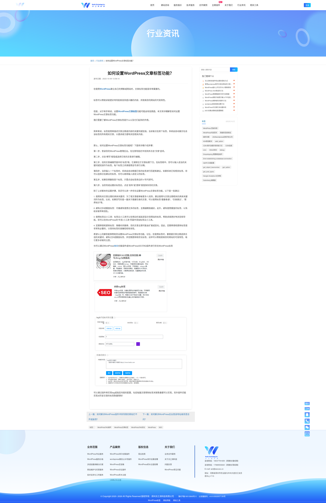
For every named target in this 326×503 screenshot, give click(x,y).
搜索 (233, 70)
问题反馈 (168, 464)
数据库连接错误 (225, 132)
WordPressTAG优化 (138, 427)
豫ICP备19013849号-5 (187, 496)
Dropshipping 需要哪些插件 (212, 154)
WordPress (152, 427)
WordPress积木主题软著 (148, 464)
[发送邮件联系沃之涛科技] (307, 433)
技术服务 (190, 5)
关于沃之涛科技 (171, 459)
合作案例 (203, 5)
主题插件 (216, 5)
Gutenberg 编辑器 (209, 180)
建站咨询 (165, 5)
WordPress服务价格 (95, 459)
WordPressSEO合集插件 (120, 454)
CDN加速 (229, 145)
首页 (152, 5)
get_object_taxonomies (211, 167)
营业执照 (141, 454)
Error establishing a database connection (217, 158)
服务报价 (178, 5)
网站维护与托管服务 (95, 469)
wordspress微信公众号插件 (121, 459)
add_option (219, 141)
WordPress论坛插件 (118, 469)
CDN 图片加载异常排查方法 (212, 145)
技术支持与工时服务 (95, 474)
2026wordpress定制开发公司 (223, 137)
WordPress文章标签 (121, 427)
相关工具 (254, 5)
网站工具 (176, 500)
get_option (226, 167)
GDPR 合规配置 (208, 163)
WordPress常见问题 (173, 469)
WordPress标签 (154, 500)
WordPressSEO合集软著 (148, 459)
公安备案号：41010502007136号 (212, 496)
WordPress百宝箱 (117, 464)
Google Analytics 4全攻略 (212, 176)
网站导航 (166, 500)
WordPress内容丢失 (210, 132)
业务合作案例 (170, 454)
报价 (307, 403)
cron (204, 150)
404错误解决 (207, 141)
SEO (160, 427)
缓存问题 (206, 137)
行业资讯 (241, 5)
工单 (307, 408)
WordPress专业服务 (95, 454)
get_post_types (208, 171)
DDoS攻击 (213, 150)
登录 (307, 5)
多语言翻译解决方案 (95, 464)
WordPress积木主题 (118, 474)
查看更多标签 (230, 121)
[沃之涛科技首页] (27, 5)
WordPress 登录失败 (210, 128)
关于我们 (229, 5)
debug (222, 150)
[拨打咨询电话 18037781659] (307, 420)
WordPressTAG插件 (104, 427)
